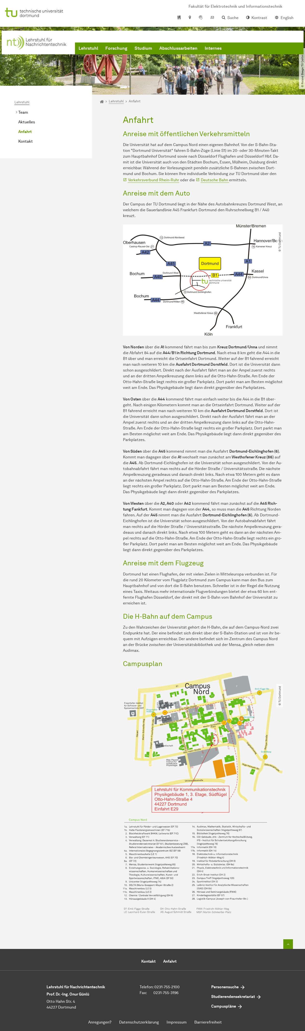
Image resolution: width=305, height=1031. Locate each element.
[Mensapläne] (179, 18)
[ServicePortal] (200, 18)
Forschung (116, 48)
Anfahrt (25, 131)
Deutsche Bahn (215, 180)
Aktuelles (26, 122)
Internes (213, 48)
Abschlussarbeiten (178, 48)
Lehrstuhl (88, 48)
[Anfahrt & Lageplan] (189, 18)
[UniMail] (212, 18)
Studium (143, 48)
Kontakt (25, 141)
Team (23, 112)
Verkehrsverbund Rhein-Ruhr (153, 180)
